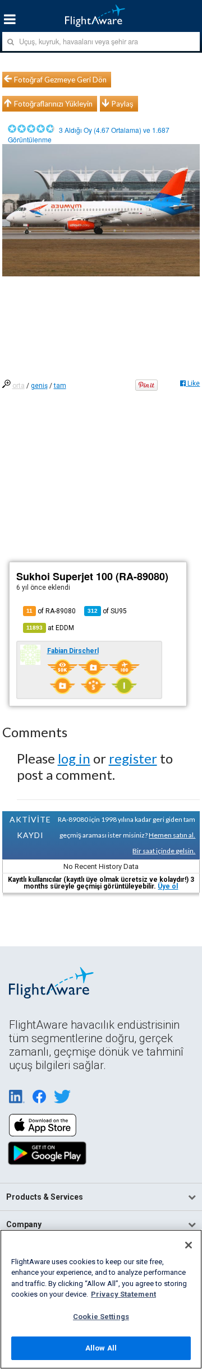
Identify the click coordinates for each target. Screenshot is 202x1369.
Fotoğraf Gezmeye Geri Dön (60, 79)
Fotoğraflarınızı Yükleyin (53, 103)
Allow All (101, 1348)
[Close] (188, 1245)
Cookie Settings (101, 1316)
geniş (39, 386)
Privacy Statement (123, 1294)
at (50, 628)
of (107, 611)
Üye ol (168, 886)
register (133, 758)
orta (18, 386)
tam (60, 386)
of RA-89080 (51, 611)
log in (74, 758)
